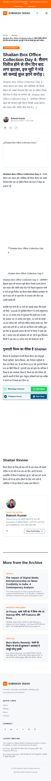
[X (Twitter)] (5, 729)
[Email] (7, 531)
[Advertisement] (25, 216)
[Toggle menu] (46, 13)
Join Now (40, 389)
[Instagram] (29, 729)
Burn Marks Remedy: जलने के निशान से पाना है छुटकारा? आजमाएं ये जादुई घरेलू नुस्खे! (25, 755)
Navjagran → (32, 6)
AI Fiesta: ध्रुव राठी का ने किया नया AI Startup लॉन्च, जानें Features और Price (22, 750)
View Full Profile (33, 531)
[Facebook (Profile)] (23, 729)
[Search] (37, 13)
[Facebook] (17, 729)
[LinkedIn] (11, 729)
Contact (6, 716)
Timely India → (19, 6)
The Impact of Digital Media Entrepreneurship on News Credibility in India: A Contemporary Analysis (24, 744)
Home (5, 35)
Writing (15, 35)
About (5, 712)
